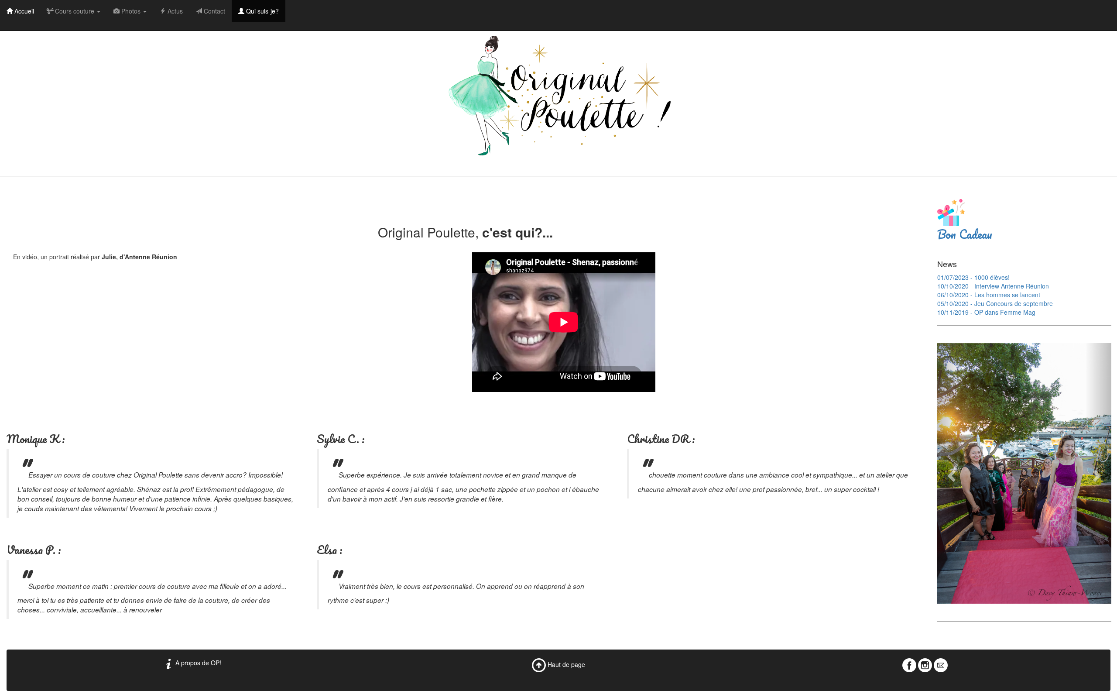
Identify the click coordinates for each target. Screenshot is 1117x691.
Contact (213, 11)
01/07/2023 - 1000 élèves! (973, 277)
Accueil (23, 11)
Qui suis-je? (261, 11)
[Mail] (941, 664)
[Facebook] (909, 664)
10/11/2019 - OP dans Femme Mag (986, 312)
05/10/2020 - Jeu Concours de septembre (995, 303)
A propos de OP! (197, 662)
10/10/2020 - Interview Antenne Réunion (993, 286)
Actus (174, 11)
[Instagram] (925, 664)
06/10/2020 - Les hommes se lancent (988, 294)
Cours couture (74, 11)
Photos (131, 11)
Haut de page (565, 664)
